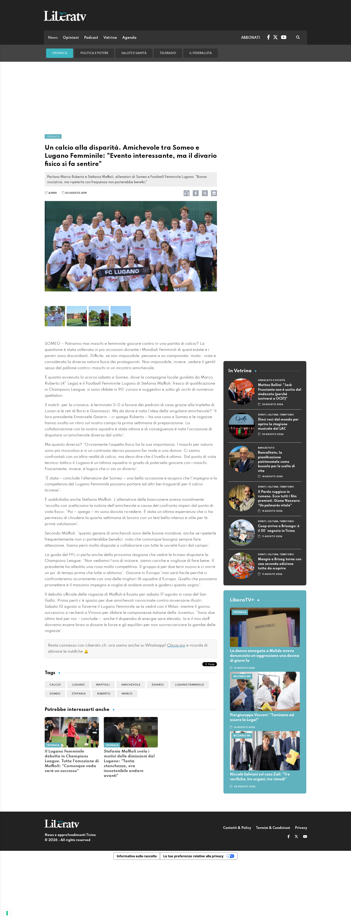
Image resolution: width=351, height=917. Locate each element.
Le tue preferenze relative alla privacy (193, 856)
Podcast (91, 38)
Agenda (129, 38)
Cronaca (59, 53)
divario (158, 684)
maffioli (103, 684)
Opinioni (71, 38)
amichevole (130, 684)
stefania (79, 693)
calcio (55, 684)
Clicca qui (176, 645)
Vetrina (110, 38)
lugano (78, 684)
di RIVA (52, 193)
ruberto (103, 693)
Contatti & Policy (237, 828)
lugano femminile (189, 684)
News (53, 38)
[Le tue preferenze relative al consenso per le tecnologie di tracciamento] (7, 913)
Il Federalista (200, 53)
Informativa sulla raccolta (137, 856)
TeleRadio (168, 53)
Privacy (301, 828)
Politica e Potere (94, 53)
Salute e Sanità (134, 53)
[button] (288, 837)
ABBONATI (250, 38)
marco (127, 693)
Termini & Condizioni (273, 828)
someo (55, 693)
